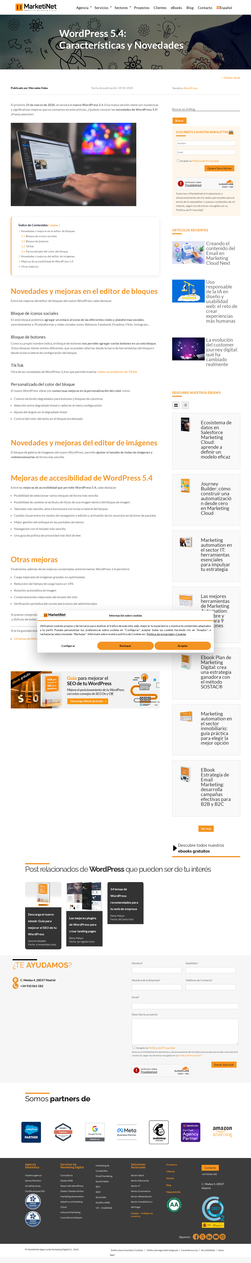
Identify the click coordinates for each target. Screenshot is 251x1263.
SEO (98, 1186)
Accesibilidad (208, 1250)
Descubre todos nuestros (201, 848)
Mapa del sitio (173, 1191)
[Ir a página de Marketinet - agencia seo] (190, 1133)
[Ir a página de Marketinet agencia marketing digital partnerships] (222, 1133)
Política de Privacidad (205, 160)
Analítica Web (103, 1202)
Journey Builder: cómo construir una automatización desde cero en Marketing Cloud (216, 498)
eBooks (176, 7)
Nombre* (137, 963)
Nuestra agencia (33, 1175)
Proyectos (141, 7)
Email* (136, 997)
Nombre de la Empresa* (146, 980)
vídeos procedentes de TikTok (117, 371)
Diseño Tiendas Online (72, 1191)
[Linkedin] (209, 1237)
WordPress (190, 88)
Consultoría (66, 1175)
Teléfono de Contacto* (199, 980)
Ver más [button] (206, 828)
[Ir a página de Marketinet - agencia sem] (95, 1133)
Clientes (160, 7)
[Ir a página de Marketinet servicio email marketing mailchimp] (159, 1133)
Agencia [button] (82, 7)
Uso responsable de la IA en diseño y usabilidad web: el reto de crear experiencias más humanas (221, 301)
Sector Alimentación (141, 1196)
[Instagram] (222, 1237)
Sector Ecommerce (140, 1191)
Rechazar (125, 645)
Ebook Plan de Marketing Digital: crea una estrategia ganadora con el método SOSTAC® (216, 671)
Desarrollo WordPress (71, 1185)
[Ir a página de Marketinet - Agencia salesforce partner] (31, 1133)
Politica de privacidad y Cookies (166, 634)
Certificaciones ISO (35, 1191)
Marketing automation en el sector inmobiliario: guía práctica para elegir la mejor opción (216, 728)
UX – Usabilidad (104, 1207)
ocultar (54, 225)
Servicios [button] (101, 7)
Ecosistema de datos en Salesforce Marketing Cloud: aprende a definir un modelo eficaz (216, 439)
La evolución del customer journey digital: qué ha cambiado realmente (222, 352)
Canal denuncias (189, 1250)
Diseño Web (66, 1180)
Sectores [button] (121, 7)
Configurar (68, 645)
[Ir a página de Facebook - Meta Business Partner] (127, 1133)
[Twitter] (202, 1237)
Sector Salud (137, 1175)
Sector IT (135, 1185)
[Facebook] (196, 1237)
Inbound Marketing (70, 1212)
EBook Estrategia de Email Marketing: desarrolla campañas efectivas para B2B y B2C (216, 787)
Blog (190, 7)
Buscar (179, 120)
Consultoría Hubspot (71, 1217)
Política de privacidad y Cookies (127, 1250)
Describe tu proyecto (144, 1014)
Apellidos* (192, 963)
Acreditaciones (33, 1185)
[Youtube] (216, 1237)
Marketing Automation (72, 1196)
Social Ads (101, 1197)
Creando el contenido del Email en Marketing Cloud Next (220, 253)
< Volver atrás (231, 77)
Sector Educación (140, 1180)
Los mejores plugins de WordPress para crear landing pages (82, 924)
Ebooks (170, 1178)
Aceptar (183, 645)
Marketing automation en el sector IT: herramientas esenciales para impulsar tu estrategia (216, 554)
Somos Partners (33, 1180)
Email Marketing (104, 1176)
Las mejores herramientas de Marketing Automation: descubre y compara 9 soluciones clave (215, 613)
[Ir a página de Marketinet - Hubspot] (63, 1133)
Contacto (205, 7)
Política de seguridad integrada (162, 1250)
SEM (98, 1191)
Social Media (102, 1181)
